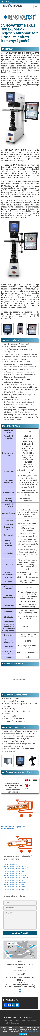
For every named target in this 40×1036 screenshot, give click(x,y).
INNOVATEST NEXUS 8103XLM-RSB (16, 889)
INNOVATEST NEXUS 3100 (12, 873)
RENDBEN (23, 1034)
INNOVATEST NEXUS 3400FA (13, 885)
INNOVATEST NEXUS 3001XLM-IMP (16, 871)
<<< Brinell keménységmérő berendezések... (13, 827)
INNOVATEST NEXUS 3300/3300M (15, 878)
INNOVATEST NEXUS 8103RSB (14, 887)
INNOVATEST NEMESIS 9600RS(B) (15, 869)
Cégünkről (6, 1023)
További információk (30, 1032)
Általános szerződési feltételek (24, 1021)
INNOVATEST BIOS (10, 864)
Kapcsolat (15, 1023)
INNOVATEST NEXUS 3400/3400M (15, 882)
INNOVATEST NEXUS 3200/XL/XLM (15, 876)
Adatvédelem (7, 1021)
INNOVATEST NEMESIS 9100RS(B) (15, 867)
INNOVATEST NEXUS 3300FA (13, 880)
